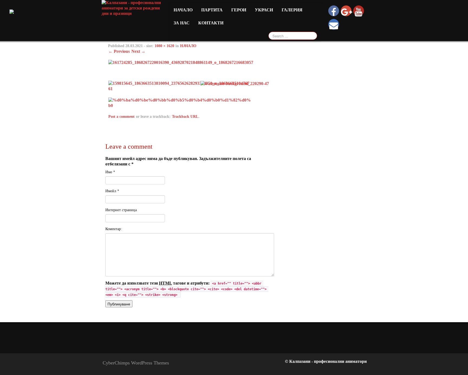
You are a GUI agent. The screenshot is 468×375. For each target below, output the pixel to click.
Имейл (112, 191)
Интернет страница (121, 210)
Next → (138, 51)
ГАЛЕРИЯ (292, 10)
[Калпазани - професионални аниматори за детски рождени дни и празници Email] (333, 24)
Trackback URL (185, 117)
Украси (264, 10)
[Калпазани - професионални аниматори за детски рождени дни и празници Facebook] (333, 10)
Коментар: (113, 229)
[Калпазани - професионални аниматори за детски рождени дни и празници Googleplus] (346, 10)
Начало (183, 10)
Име (110, 172)
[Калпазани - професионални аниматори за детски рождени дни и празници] (132, 7)
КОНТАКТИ (210, 23)
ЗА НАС (182, 23)
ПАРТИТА (212, 10)
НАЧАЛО (188, 46)
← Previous (119, 51)
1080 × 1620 (164, 46)
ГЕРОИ (238, 10)
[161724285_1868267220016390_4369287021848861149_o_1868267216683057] (180, 62)
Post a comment (121, 117)
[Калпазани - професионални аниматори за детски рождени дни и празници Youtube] (358, 10)
